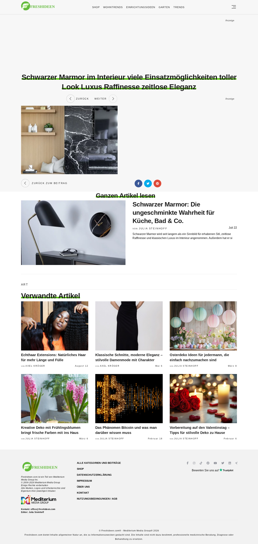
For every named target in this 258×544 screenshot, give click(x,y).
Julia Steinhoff (153, 228)
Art (24, 284)
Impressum (84, 480)
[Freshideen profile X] (223, 463)
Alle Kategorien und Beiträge (99, 462)
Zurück (82, 98)
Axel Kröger (35, 366)
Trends (178, 7)
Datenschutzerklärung (94, 474)
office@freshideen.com (43, 509)
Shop (96, 7)
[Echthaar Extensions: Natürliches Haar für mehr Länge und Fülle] (54, 325)
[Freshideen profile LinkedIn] (230, 463)
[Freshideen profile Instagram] (194, 463)
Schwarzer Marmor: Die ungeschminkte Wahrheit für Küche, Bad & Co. (173, 212)
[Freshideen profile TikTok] (201, 463)
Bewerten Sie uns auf (205, 470)
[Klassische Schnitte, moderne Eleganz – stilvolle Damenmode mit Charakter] (129, 325)
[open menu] (234, 7)
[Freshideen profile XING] (236, 463)
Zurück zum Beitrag (48, 183)
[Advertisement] (129, 44)
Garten (164, 7)
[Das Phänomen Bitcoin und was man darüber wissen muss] (129, 398)
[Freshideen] (38, 7)
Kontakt (83, 492)
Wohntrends (113, 7)
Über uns (83, 486)
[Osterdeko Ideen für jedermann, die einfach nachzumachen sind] (203, 325)
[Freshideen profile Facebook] (188, 463)
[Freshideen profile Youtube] (216, 463)
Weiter (101, 98)
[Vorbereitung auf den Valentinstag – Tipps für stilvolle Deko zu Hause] (203, 398)
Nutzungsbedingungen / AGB (97, 498)
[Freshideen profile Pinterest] (208, 463)
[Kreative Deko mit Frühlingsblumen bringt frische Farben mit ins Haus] (54, 398)
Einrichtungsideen (140, 7)
